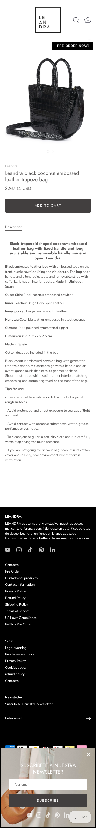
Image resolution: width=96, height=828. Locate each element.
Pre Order (12, 571)
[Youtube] (29, 814)
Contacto (12, 565)
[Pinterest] (57, 814)
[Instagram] (38, 814)
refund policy (15, 674)
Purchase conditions (20, 654)
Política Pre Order (18, 624)
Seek (9, 641)
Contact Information (20, 584)
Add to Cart (48, 205)
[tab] (16, 227)
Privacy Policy (15, 591)
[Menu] (8, 20)
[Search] (76, 20)
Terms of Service (17, 611)
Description (13, 227)
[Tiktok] (48, 814)
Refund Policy (15, 598)
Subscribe (48, 800)
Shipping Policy (16, 604)
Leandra (11, 166)
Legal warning (16, 647)
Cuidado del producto (21, 578)
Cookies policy (16, 667)
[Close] (88, 754)
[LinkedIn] (66, 814)
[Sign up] (88, 718)
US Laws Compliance (21, 617)
